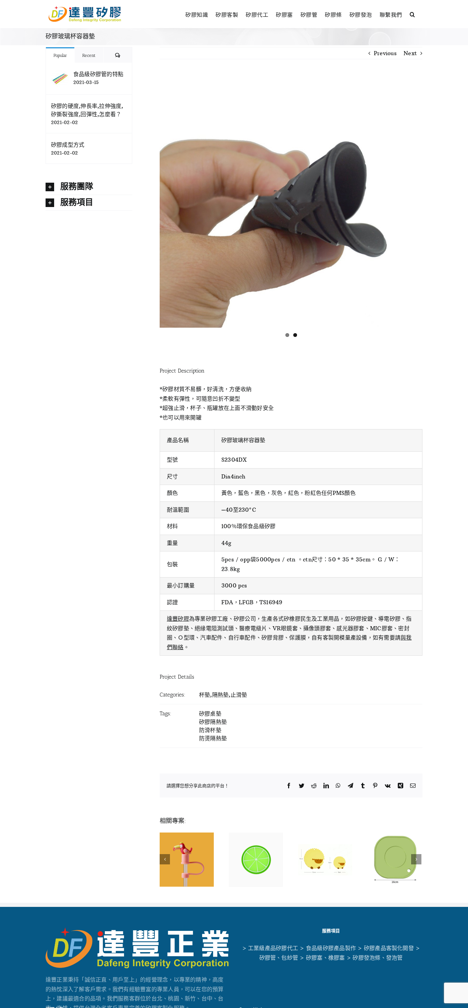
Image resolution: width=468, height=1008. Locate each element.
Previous (385, 53)
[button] (412, 13)
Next (410, 53)
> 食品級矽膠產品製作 (328, 948)
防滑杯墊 (210, 730)
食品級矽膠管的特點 (98, 74)
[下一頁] (416, 859)
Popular (60, 55)
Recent (89, 55)
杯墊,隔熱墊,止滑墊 (223, 694)
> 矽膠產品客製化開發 (386, 948)
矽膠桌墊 (210, 713)
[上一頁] (165, 859)
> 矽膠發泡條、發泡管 (375, 957)
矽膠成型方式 (67, 144)
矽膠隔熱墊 (213, 721)
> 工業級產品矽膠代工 (270, 948)
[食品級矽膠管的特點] (60, 74)
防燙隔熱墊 (213, 738)
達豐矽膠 (178, 618)
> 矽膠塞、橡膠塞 (322, 957)
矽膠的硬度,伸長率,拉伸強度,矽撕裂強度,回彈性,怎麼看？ (87, 110)
